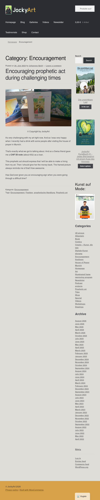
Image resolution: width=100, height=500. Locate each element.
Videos (45, 22)
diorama (78, 253)
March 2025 (80, 350)
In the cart (85, 106)
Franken (29, 192)
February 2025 (81, 353)
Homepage (10, 22)
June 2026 (79, 324)
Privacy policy (11, 489)
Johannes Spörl (36, 65)
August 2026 (80, 320)
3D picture (79, 233)
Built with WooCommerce (31, 489)
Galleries (33, 22)
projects (78, 286)
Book (77, 239)
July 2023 (79, 397)
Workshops (80, 304)
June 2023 (79, 400)
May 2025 (79, 344)
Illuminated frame (82, 274)
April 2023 (79, 406)
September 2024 (82, 368)
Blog (22, 22)
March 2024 (80, 383)
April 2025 (79, 347)
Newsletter (59, 22)
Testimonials (11, 32)
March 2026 (80, 332)
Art (76, 271)
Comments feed (82, 464)
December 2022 (82, 415)
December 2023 (82, 388)
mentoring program (83, 277)
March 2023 (80, 409)
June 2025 (79, 341)
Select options (85, 166)
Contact (35, 32)
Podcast (78, 283)
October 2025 (81, 335)
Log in (78, 458)
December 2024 (82, 359)
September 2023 (82, 391)
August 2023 (80, 394)
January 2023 (81, 412)
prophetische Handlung (44, 192)
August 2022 (80, 427)
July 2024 (79, 374)
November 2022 (82, 418)
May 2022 (79, 436)
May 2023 (79, 403)
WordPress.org (81, 467)
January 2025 (81, 356)
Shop (24, 32)
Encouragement (21, 189)
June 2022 (79, 433)
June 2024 (79, 377)
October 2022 (81, 421)
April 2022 (79, 439)
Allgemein (79, 236)
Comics (78, 241)
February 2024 (81, 386)
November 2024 (82, 362)
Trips (77, 292)
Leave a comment (53, 65)
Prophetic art (62, 192)
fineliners (79, 259)
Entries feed (80, 461)
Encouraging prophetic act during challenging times (35, 74)
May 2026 (79, 327)
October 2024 (81, 365)
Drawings (79, 307)
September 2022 (82, 424)
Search (78, 56)
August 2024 (80, 371)
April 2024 (79, 380)
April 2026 (79, 329)
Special (78, 298)
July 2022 (79, 430)
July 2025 (79, 338)
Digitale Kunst (81, 250)
